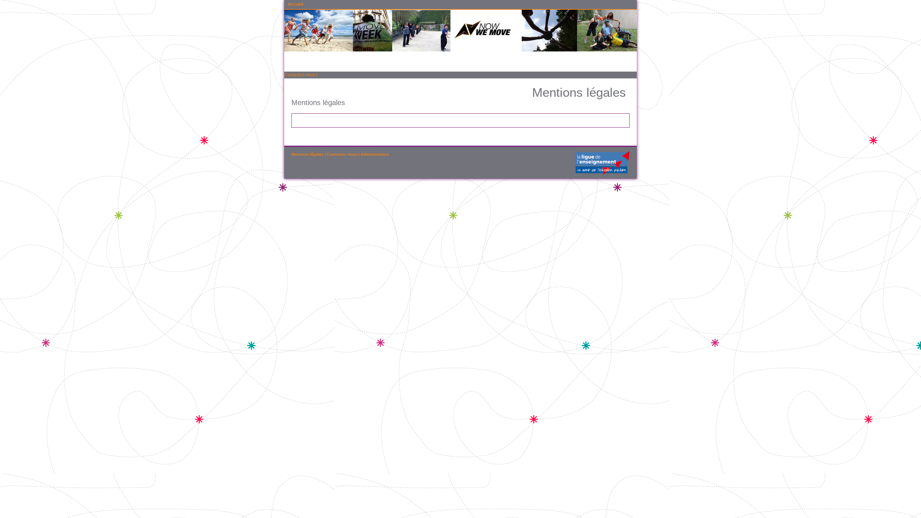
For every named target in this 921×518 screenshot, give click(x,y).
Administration (374, 154)
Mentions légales (307, 154)
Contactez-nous (299, 74)
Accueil (295, 4)
